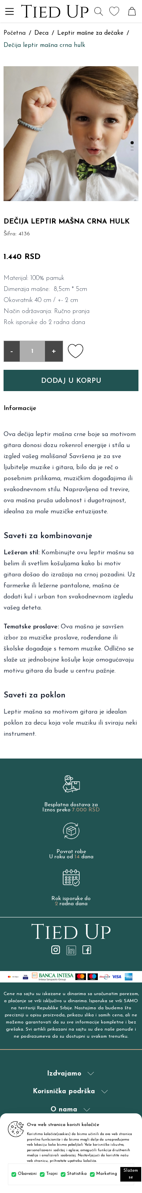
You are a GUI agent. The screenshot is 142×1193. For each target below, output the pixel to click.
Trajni (52, 1174)
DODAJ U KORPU (71, 381)
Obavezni (27, 1174)
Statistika (77, 1174)
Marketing (106, 1174)
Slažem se (130, 1174)
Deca (41, 33)
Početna (15, 33)
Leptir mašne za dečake (90, 33)
